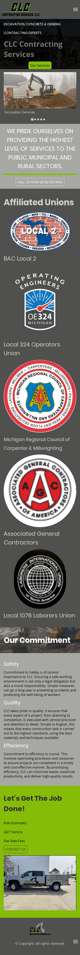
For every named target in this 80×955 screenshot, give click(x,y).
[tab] (32, 119)
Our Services (40, 65)
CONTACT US (15, 849)
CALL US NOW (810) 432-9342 (40, 182)
